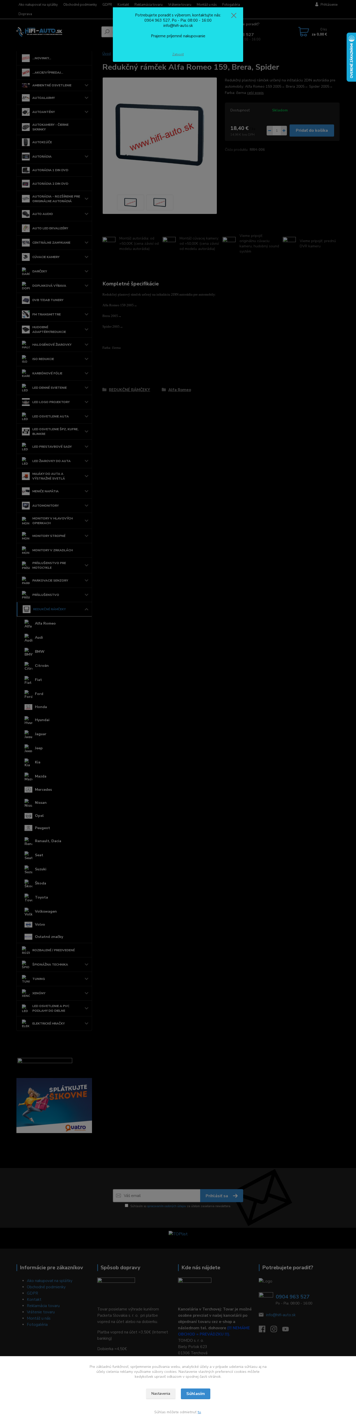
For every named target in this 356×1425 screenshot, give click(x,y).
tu (199, 1412)
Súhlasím (195, 1394)
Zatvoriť (178, 54)
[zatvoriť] (234, 15)
